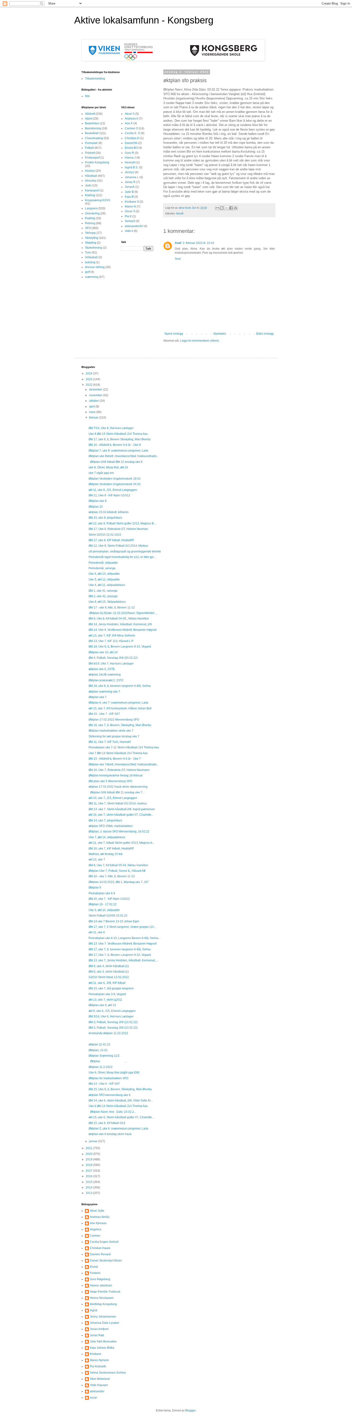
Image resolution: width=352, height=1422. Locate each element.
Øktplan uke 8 (98, 501)
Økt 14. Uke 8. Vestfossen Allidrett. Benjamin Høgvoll (123, 629)
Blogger (190, 1410)
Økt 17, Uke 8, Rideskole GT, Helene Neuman (118, 529)
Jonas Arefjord (99, 1329)
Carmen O (131, 128)
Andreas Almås (99, 1217)
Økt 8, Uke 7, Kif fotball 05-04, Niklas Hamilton (118, 865)
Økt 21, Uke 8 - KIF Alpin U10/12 (109, 495)
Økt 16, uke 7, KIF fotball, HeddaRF (111, 848)
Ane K (129, 123)
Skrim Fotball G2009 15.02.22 (108, 915)
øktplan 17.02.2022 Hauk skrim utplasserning (118, 786)
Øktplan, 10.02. (98, 1050)
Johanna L (132, 177)
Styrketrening (93, 247)
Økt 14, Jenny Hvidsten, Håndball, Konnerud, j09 (120, 624)
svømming (91, 277)
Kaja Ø (129, 196)
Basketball (92, 133)
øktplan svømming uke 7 (104, 691)
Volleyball (91, 257)
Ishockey (91, 180)
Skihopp (90, 233)
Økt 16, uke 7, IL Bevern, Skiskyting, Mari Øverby (120, 725)
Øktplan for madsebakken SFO (108, 1078)
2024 (89, 373)
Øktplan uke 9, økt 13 (102, 1005)
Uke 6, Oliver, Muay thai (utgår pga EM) (114, 1072)
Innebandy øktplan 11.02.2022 (108, 1033)
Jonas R (130, 182)
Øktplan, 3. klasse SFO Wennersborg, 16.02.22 (119, 831)
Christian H (132, 138)
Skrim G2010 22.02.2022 (105, 534)
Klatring (90, 195)
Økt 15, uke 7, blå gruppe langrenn (111, 988)
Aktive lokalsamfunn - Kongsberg (143, 20)
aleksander (97, 1391)
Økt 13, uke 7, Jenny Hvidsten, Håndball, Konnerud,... (123, 960)
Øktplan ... (108, 1061)
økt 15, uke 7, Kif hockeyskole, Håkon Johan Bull (120, 708)
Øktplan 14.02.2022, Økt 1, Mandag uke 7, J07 (119, 882)
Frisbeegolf (92, 157)
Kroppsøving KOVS (97, 200)
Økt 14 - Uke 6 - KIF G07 (104, 1083)
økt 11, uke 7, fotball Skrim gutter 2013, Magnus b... (121, 842)
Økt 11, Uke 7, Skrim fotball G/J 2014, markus (118, 803)
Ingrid (93, 1310)
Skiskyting (91, 238)
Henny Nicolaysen (102, 1298)
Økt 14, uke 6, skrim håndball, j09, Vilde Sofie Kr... (121, 1100)
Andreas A (131, 118)
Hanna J (130, 157)
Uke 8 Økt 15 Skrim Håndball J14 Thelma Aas (118, 434)
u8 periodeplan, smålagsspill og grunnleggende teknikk (125, 551)
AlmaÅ (179, 213)
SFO (88, 228)
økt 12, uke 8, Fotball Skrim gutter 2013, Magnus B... (122, 523)
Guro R (129, 153)
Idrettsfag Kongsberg (103, 1304)
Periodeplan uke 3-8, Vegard (107, 994)
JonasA (130, 187)
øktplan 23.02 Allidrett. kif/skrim (109, 512)
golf (87, 272)
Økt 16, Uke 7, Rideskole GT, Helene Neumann (119, 770)
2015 (89, 1182)
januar (93, 1141)
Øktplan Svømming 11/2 (104, 1055)
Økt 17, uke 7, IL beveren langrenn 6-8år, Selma (120, 949)
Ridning (90, 223)
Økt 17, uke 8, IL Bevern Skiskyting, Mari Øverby (120, 439)
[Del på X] (226, 208)
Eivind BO (131, 147)
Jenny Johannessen (103, 1316)
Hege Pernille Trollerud (105, 1291)
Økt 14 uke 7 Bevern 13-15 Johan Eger (114, 921)
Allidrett (90, 113)
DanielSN (131, 143)
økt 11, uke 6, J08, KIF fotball (107, 983)
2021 (89, 1148)
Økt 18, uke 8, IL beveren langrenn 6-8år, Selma (120, 686)
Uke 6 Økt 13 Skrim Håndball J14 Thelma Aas (118, 1106)
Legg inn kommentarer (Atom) (199, 340)
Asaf (178, 243)
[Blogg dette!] (222, 208)
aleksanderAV (134, 226)
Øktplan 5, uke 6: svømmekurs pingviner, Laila (118, 1128)
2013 (89, 1193)
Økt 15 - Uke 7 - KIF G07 (104, 714)
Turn (88, 252)
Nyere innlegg (174, 333)
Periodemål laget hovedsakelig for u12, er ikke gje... (122, 557)
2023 (89, 379)
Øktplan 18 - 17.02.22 (103, 904)
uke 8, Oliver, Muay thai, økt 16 (108, 467)
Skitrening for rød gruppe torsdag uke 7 (114, 736)
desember (96, 389)
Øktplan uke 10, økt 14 (103, 652)
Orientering (92, 213)
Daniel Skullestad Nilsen (106, 1260)
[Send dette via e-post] (217, 208)
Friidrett (90, 153)
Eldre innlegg (265, 333)
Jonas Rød (97, 1335)
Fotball (89, 147)
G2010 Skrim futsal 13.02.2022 (109, 977)
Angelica (95, 1229)
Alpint (88, 118)
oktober (94, 400)
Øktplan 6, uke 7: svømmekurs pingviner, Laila (118, 702)
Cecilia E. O (132, 133)
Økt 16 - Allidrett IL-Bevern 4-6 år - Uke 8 (115, 445)
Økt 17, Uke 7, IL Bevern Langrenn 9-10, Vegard (120, 955)
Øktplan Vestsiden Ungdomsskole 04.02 (115, 484)
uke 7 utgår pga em (101, 473)
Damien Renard (100, 1254)
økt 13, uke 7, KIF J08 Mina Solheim (112, 635)
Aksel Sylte (97, 1210)
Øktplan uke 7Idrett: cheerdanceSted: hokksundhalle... (124, 764)
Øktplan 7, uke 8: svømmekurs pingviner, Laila (118, 450)
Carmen (95, 1235)
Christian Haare (100, 1248)
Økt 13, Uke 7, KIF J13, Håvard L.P (111, 641)
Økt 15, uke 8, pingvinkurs (105, 517)
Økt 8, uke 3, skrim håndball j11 (109, 971)
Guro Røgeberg (100, 1279)
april (92, 406)
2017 (89, 1170)
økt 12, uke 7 (97, 859)
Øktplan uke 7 (98, 697)
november (96, 395)
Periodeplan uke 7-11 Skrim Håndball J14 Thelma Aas (124, 747)
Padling (90, 218)
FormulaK (91, 143)
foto (87, 96)
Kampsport (92, 190)
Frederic (95, 1273)
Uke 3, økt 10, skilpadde (104, 910)
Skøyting (90, 242)
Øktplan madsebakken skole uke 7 (111, 730)
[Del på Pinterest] (235, 208)
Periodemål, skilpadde (103, 562)
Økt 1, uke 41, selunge (103, 590)
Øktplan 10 (96, 506)
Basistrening (93, 128)
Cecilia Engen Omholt (104, 1242)
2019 (89, 1159)
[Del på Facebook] (231, 208)
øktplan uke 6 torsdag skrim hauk (110, 1134)
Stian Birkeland (100, 1379)
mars (92, 412)
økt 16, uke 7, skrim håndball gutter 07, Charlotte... (121, 814)
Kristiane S (132, 201)
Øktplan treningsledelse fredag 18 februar (116, 775)
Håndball (91, 176)
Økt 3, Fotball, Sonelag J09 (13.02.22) (113, 1022)
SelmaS (130, 221)
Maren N (130, 206)
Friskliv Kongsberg (97, 162)
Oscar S (130, 211)
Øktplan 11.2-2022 (101, 1067)
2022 (89, 384)
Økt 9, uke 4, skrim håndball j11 (109, 966)
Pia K (128, 216)
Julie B (129, 192)
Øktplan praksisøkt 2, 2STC (106, 680)
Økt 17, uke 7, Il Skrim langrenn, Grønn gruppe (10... (122, 927)
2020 (89, 1154)
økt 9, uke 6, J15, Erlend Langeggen (112, 1011)
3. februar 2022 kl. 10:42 (198, 243)
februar (94, 417)
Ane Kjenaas (98, 1223)
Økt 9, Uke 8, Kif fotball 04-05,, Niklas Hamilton (119, 618)
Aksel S (130, 113)
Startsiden (219, 333)
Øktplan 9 (95, 887)
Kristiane (95, 1354)
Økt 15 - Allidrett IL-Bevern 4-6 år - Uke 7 (115, 758)
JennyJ (129, 172)
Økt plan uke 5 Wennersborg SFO (110, 781)
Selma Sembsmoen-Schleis (108, 1372)
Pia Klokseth (98, 1366)
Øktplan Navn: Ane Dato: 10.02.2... (112, 1111)
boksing (90, 262)
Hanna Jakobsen (101, 1285)
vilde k (129, 231)
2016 (89, 1176)
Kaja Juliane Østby (102, 1347)
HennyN (130, 162)
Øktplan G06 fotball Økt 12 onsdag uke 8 (115, 462)
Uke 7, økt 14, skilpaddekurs (107, 837)
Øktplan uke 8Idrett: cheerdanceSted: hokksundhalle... (124, 456)
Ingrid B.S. (131, 167)
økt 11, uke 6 (97, 932)
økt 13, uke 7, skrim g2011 (105, 999)
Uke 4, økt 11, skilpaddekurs (107, 585)
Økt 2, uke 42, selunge (103, 596)
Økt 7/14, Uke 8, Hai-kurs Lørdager (111, 428)
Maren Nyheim (99, 1360)
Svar (178, 258)
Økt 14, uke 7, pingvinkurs (105, 820)
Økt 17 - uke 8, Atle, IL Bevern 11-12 (112, 607)
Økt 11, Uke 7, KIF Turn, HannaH (110, 742)
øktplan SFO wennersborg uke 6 (110, 1095)
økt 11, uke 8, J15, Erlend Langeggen (113, 490)
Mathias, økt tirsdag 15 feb (106, 854)
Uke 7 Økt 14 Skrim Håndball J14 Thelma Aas (118, 753)
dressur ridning (95, 267)
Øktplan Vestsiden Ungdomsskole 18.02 (115, 478)
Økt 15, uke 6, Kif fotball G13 (107, 1123)
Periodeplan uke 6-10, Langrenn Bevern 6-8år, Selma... (124, 938)
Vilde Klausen (99, 1385)
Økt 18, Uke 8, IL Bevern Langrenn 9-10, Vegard (120, 646)
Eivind (94, 1266)
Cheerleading (94, 138)
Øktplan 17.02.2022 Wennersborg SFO (114, 719)
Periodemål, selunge (102, 568)
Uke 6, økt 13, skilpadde (104, 573)
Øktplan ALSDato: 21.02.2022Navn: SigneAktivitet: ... (123, 613)
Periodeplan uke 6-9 (102, 893)
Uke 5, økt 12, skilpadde (104, 579)
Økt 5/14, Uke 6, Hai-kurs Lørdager (111, 1016)
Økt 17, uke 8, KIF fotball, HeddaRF (111, 540)
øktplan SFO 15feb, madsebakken (111, 826)
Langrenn (91, 208)
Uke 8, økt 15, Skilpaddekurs (107, 601)
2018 (89, 1165)
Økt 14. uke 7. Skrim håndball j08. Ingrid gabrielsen (122, 809)
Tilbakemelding (95, 78)
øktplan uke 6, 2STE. (102, 669)
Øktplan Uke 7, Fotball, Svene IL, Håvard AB (117, 870)
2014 (89, 1187)
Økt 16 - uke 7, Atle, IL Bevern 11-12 (112, 876)
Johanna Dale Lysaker (104, 1323)
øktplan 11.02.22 (99, 1044)
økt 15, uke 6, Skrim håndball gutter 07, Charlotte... (121, 1117)
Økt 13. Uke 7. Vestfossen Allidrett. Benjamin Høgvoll (123, 943)
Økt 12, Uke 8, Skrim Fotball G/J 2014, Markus (118, 545)
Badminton (92, 123)
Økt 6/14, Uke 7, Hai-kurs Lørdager (111, 663)
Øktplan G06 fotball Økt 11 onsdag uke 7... (116, 792)
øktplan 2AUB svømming (105, 674)
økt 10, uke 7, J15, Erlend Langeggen (113, 798)
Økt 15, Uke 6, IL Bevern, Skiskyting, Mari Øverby (120, 1089)
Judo (88, 185)
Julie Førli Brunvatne (103, 1341)
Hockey (90, 170)
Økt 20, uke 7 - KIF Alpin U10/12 (109, 898)
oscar (93, 1397)
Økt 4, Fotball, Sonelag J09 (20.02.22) (113, 657)
